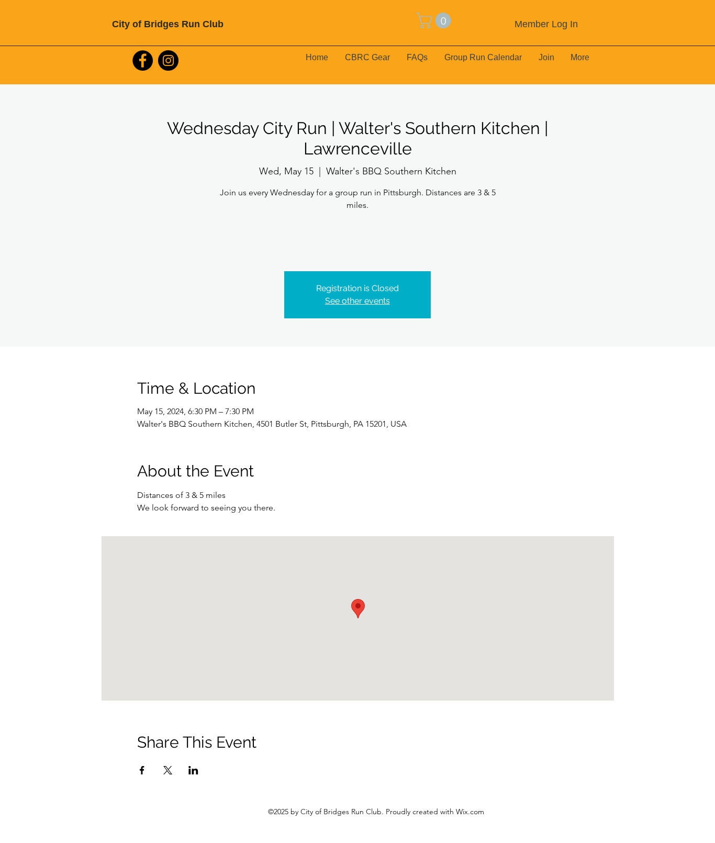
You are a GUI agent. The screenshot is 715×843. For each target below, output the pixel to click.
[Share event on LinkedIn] (193, 770)
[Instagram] (168, 60)
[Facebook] (142, 60)
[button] (435, 20)
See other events (357, 301)
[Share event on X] (168, 770)
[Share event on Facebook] (142, 770)
